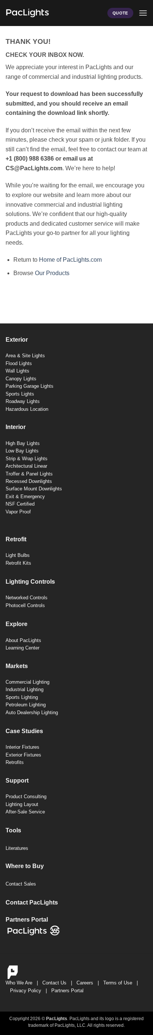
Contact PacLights (32, 902)
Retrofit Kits (18, 563)
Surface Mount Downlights (34, 488)
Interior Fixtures (22, 747)
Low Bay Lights (22, 451)
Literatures (17, 848)
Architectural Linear (26, 466)
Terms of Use (117, 983)
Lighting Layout (22, 804)
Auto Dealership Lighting (32, 712)
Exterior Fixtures (23, 755)
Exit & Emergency (25, 496)
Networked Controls (27, 597)
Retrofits (15, 762)
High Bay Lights (23, 443)
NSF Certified (20, 504)
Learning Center (22, 648)
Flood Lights (19, 363)
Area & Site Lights (25, 355)
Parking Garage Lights (29, 386)
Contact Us (54, 983)
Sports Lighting (22, 697)
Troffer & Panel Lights (29, 474)
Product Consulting (26, 796)
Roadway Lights (23, 401)
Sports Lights (20, 394)
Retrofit (16, 539)
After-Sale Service (25, 812)
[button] (143, 13)
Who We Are (19, 983)
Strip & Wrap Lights (27, 458)
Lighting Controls (30, 581)
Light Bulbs (18, 555)
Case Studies (24, 731)
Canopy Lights (21, 378)
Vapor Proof (18, 512)
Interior (16, 427)
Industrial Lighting (24, 689)
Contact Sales (21, 884)
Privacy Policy (25, 990)
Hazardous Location (27, 409)
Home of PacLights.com (70, 260)
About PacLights (23, 640)
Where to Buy (25, 866)
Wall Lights (17, 371)
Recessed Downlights (29, 481)
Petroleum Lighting (26, 704)
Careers (84, 983)
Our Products (52, 273)
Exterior (17, 339)
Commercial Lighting (27, 682)
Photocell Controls (25, 605)
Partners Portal (67, 990)
